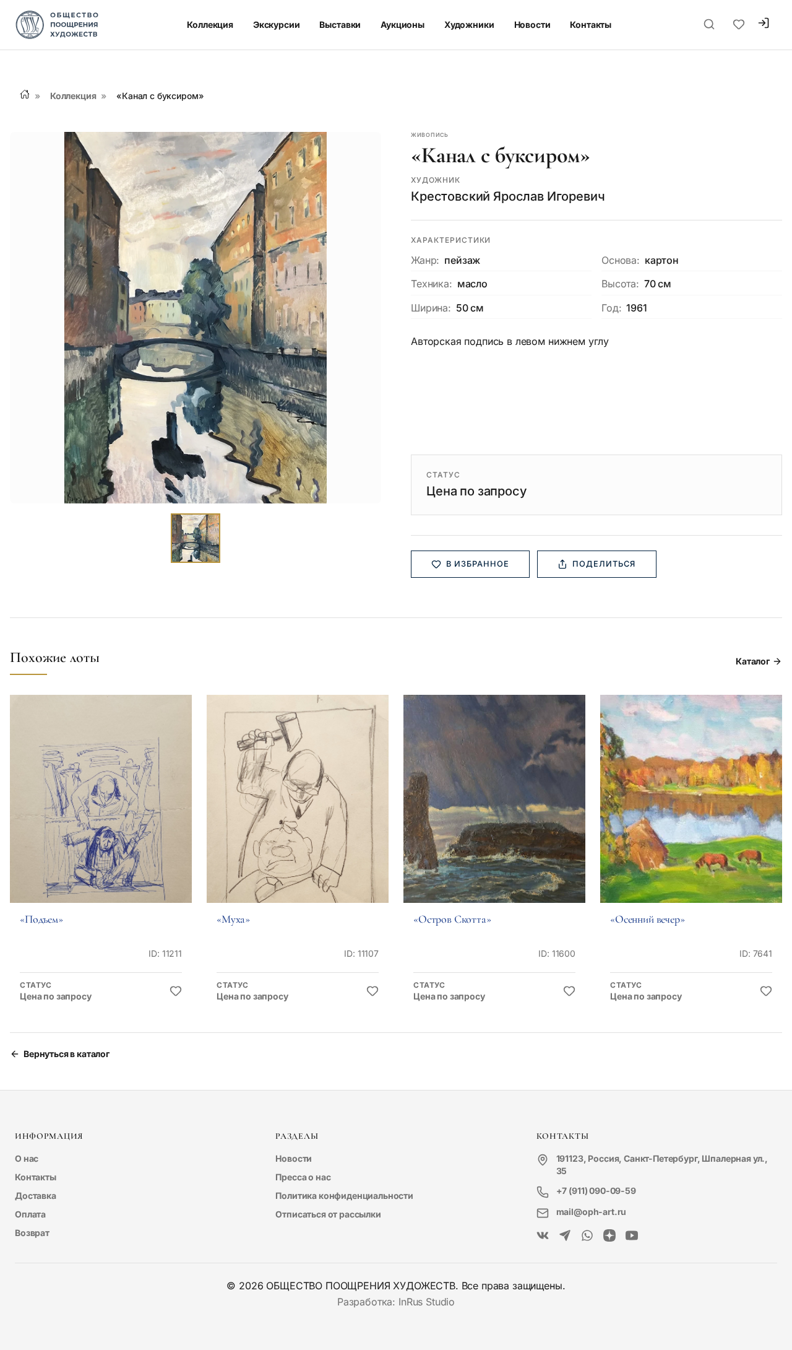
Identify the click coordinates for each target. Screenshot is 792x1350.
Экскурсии (276, 24)
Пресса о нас (302, 1177)
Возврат (32, 1232)
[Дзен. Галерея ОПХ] (609, 1236)
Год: (611, 308)
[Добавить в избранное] (176, 991)
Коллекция (210, 24)
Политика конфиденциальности (344, 1195)
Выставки (340, 24)
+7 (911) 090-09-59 (596, 1190)
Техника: (431, 283)
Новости (532, 24)
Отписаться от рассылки (328, 1214)
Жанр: (425, 260)
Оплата (30, 1214)
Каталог (753, 661)
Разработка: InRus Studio (396, 1302)
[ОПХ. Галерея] (565, 1236)
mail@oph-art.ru (591, 1211)
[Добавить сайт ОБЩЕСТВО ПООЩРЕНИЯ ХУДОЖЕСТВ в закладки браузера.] (739, 25)
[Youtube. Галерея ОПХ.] (632, 1236)
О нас (26, 1158)
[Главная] (25, 94)
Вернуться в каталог (67, 1053)
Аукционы (402, 24)
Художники (469, 24)
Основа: (620, 260)
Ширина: (431, 308)
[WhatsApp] (587, 1236)
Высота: (620, 283)
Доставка (35, 1195)
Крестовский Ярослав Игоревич (508, 196)
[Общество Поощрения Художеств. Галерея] (542, 1236)
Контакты (590, 24)
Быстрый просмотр (101, 816)
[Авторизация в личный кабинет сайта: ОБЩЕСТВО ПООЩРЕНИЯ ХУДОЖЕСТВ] (763, 24)
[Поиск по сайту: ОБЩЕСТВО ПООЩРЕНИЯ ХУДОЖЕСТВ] (709, 25)
